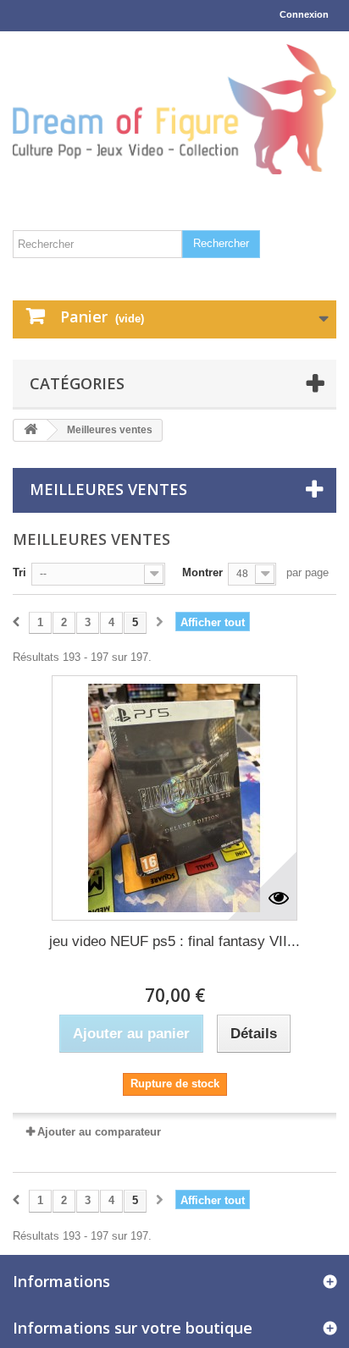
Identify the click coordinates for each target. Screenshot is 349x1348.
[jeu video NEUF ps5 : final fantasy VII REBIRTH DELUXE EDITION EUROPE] (174, 798)
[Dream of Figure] (174, 109)
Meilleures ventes (108, 489)
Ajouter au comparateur (99, 1131)
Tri (19, 572)
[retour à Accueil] (30, 430)
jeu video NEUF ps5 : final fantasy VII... (174, 941)
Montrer (202, 572)
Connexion (304, 14)
